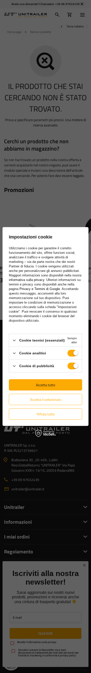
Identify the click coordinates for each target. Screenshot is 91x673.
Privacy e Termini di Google (39, 289)
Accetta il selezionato (45, 399)
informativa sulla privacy (26, 280)
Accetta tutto (45, 384)
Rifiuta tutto (46, 413)
